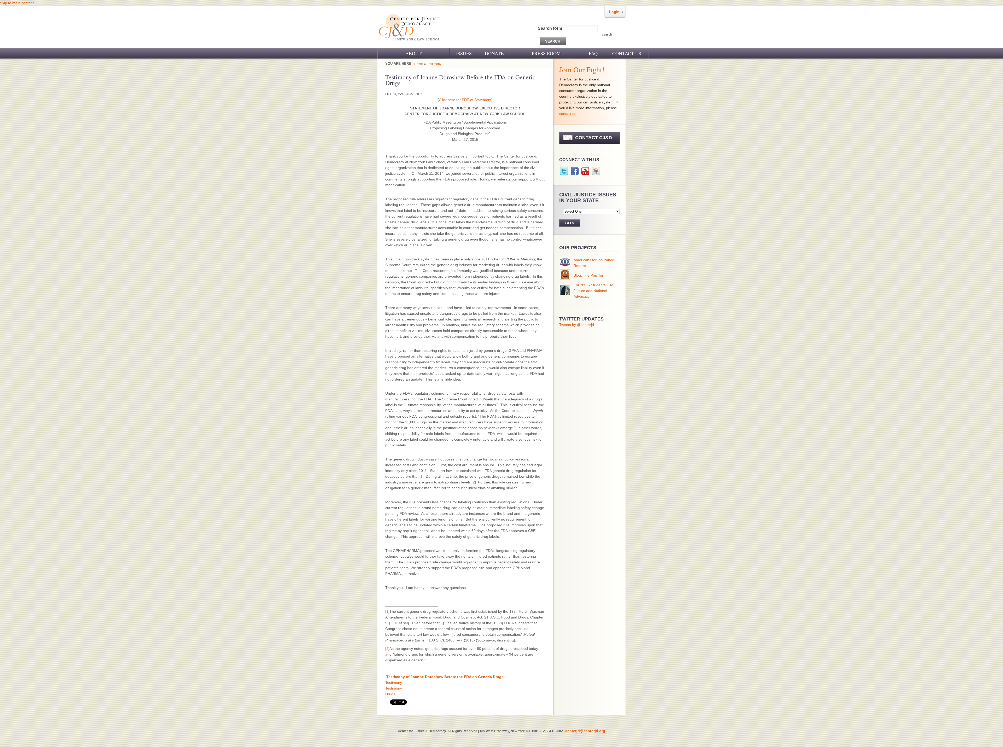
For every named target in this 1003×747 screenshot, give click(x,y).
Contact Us (626, 53)
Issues (464, 53)
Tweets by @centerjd (576, 325)
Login (614, 12)
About (413, 53)
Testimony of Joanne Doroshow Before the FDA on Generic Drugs (445, 677)
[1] (421, 476)
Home (418, 64)
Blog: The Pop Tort (589, 275)
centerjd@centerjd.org (585, 731)
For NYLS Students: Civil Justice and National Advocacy (594, 291)
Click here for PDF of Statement (465, 100)
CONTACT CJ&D (593, 137)
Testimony (434, 64)
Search (607, 34)
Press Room (546, 53)
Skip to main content (17, 3)
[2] (474, 482)
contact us (567, 114)
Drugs (390, 694)
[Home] (409, 44)
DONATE (494, 53)
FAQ (593, 53)
